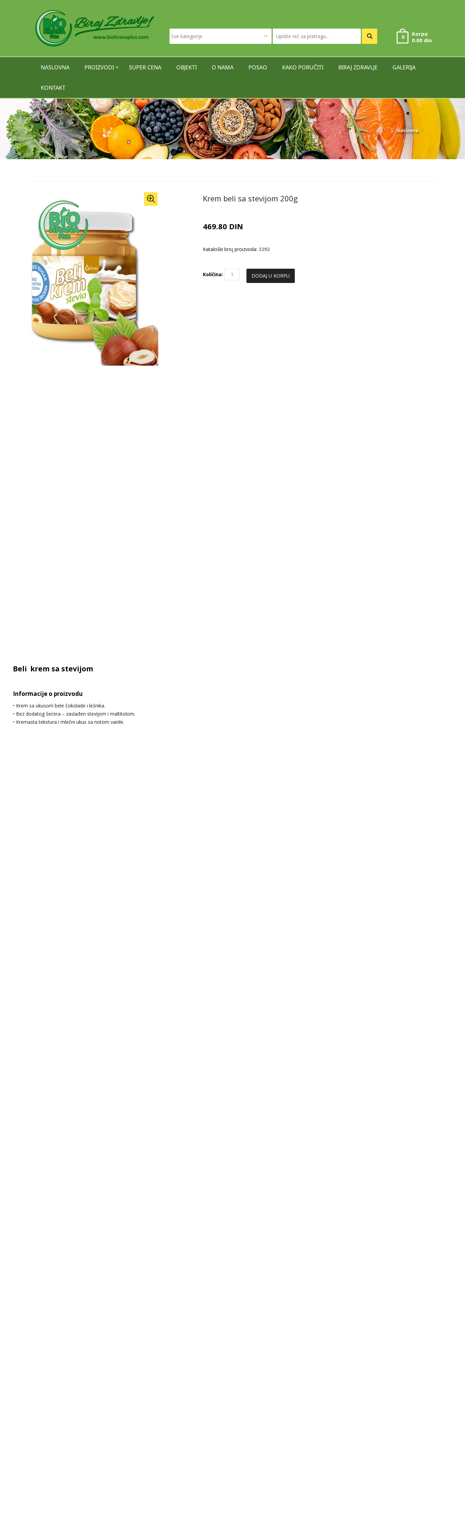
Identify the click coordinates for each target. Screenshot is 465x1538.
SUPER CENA (145, 67)
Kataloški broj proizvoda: (230, 249)
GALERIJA (404, 67)
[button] (151, 199)
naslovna (55, 67)
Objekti (186, 67)
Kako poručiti (302, 67)
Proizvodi (99, 67)
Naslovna (407, 130)
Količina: (213, 274)
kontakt (53, 87)
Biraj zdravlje (358, 67)
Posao (257, 67)
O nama (223, 67)
